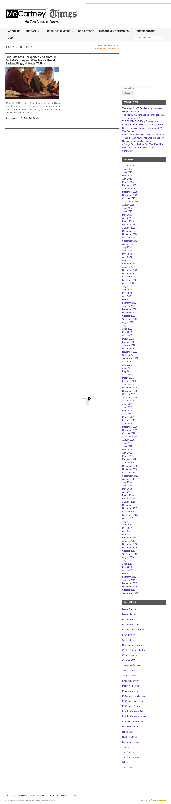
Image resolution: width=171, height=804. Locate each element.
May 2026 (127, 175)
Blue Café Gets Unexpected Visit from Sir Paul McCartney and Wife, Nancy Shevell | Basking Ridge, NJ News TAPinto (31, 60)
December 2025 (129, 192)
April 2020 (127, 413)
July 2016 (127, 560)
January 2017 (128, 541)
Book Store (86, 31)
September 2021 (130, 358)
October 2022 (128, 316)
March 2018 (128, 495)
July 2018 (127, 482)
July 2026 (127, 169)
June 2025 (127, 211)
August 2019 (128, 440)
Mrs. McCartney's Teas (133, 711)
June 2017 (127, 524)
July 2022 (127, 325)
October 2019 (128, 433)
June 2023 (127, 289)
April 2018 (127, 492)
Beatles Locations (131, 624)
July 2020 (127, 404)
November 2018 (129, 469)
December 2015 (129, 583)
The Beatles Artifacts (132, 757)
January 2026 (128, 188)
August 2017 (128, 518)
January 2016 (128, 580)
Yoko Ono (127, 767)
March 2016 (128, 573)
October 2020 (128, 394)
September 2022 (130, 319)
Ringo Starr (127, 732)
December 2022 (129, 309)
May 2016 (127, 567)
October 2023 (128, 276)
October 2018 (128, 472)
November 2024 (129, 234)
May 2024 (127, 254)
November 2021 (129, 352)
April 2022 (127, 335)
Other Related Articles (132, 721)
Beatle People (129, 609)
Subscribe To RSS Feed (108, 48)
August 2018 (128, 479)
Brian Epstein (128, 634)
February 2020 (129, 420)
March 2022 (128, 338)
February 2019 (129, 459)
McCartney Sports (131, 706)
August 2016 (128, 557)
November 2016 (129, 547)
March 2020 (128, 417)
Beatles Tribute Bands (133, 629)
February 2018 (129, 498)
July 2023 (127, 286)
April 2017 (127, 531)
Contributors (145, 31)
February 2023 (129, 303)
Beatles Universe (58, 31)
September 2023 (130, 280)
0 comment (13, 118)
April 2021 (127, 374)
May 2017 (127, 528)
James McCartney (131, 665)
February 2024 (129, 263)
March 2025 (128, 221)
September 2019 (130, 436)
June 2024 (127, 250)
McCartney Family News (134, 696)
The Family (32, 31)
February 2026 (129, 185)
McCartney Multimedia (133, 701)
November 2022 (129, 312)
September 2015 (130, 593)
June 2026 (127, 172)
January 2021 (128, 384)
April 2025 (127, 218)
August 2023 (128, 283)
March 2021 (128, 378)
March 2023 (128, 299)
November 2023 (129, 273)
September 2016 (130, 554)
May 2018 (127, 489)
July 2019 (127, 443)
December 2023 (129, 270)
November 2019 (129, 430)
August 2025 (128, 205)
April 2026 (127, 179)
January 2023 (128, 306)
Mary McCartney (130, 691)
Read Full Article (31, 118)
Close (89, 399)
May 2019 (127, 449)
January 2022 (128, 345)
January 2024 (128, 267)
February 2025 (129, 224)
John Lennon (128, 670)
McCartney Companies (58, 796)
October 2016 (128, 550)
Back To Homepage (110, 46)
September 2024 (130, 241)
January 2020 (128, 423)
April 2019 (127, 453)
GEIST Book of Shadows (134, 650)
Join (11, 37)
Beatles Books (129, 614)
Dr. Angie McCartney (132, 645)
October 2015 (128, 590)
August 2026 (128, 165)
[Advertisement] (114, 15)
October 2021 (128, 355)
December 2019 (129, 427)
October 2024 (128, 237)
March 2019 (128, 456)
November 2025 (129, 195)
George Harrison (130, 655)
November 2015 (129, 586)
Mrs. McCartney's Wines (134, 716)
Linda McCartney (130, 681)
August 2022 (128, 322)
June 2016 (127, 564)
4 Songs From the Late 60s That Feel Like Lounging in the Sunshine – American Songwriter (142, 147)
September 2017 (130, 515)
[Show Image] (28, 70)
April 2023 (127, 296)
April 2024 (127, 257)
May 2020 (127, 410)
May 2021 (127, 371)
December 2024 (129, 231)
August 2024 (128, 244)
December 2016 (129, 544)
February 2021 (129, 381)
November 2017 (129, 508)
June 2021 (127, 368)
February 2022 (129, 342)
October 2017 (128, 511)
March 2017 (128, 534)
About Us (14, 31)
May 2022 (127, 332)
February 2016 (129, 577)
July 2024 (127, 247)
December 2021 (129, 348)
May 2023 (127, 293)
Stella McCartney (130, 742)
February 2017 (129, 537)
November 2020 (129, 391)
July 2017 (127, 521)
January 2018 (128, 502)
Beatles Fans (128, 619)
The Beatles (128, 752)
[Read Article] (36, 70)
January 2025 (128, 228)
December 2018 (129, 466)
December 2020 (129, 387)
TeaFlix (125, 747)
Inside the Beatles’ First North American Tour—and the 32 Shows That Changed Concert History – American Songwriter (144, 137)
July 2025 (127, 208)
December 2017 (129, 505)
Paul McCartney (130, 726)
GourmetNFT (128, 660)
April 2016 (127, 570)
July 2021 (127, 365)
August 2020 (128, 400)
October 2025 (128, 198)
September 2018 (130, 476)
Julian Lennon (129, 675)
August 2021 (128, 361)
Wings (125, 762)
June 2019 (127, 446)
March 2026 (128, 182)
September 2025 (130, 201)
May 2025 (127, 215)
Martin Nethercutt (130, 686)
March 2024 (128, 260)
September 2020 (130, 397)
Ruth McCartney (130, 737)
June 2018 (127, 485)
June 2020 (127, 407)
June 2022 (127, 329)
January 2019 (128, 462)
